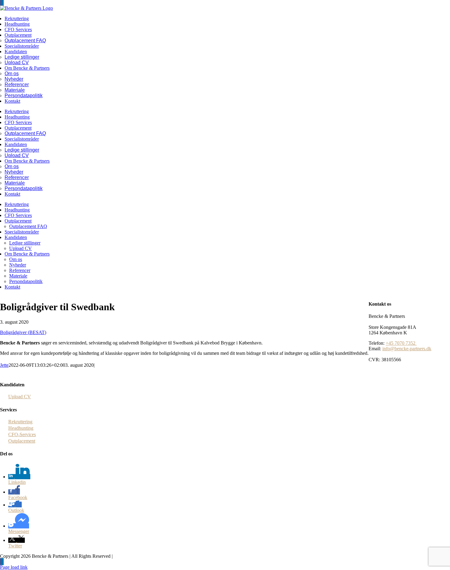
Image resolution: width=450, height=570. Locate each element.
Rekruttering (20, 421)
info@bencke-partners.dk (406, 348)
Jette (4, 365)
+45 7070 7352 (401, 343)
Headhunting (20, 428)
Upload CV (19, 396)
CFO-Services (22, 434)
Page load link (14, 567)
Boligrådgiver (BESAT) (23, 332)
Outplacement (21, 440)
